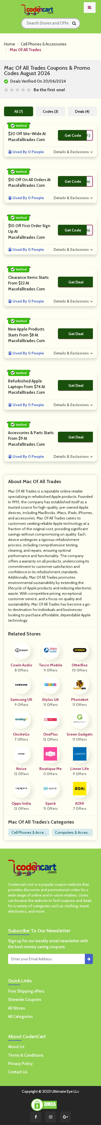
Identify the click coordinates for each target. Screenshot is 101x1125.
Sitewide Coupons (24, 999)
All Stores (16, 1008)
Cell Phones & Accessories (44, 44)
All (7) (18, 111)
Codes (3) (50, 111)
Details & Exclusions (71, 151)
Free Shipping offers (26, 991)
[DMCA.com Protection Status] (43, 1104)
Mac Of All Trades (25, 49)
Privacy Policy (20, 1063)
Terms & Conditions (25, 1055)
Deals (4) (82, 111)
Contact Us (17, 1072)
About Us (16, 1046)
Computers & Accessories (72, 833)
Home (9, 44)
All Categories (20, 1016)
